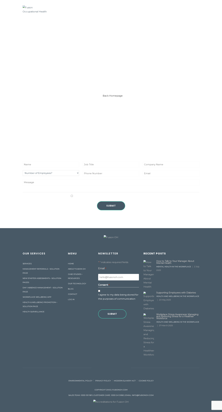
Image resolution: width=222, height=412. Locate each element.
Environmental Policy (80, 381)
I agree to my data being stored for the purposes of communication (112, 195)
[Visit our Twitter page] (111, 367)
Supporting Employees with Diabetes (176, 292)
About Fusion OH (78, 8)
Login (180, 8)
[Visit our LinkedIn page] (119, 367)
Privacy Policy (103, 381)
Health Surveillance (33, 311)
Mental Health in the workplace (173, 266)
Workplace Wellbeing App (37, 297)
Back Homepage (113, 95)
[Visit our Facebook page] (95, 367)
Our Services (103, 8)
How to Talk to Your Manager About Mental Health (175, 262)
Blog (71, 289)
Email (102, 268)
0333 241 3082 (117, 395)
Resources (149, 8)
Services (27, 263)
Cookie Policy (146, 381)
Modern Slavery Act (125, 381)
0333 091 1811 (86, 395)
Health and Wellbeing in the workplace (177, 296)
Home (71, 263)
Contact (167, 8)
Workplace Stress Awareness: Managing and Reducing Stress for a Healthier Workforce (177, 316)
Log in (71, 299)
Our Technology (126, 8)
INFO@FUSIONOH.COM (143, 395)
